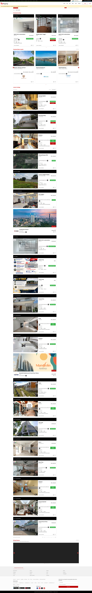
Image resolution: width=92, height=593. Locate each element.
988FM (37, 0)
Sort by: (50, 89)
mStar (12, 0)
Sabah (64, 570)
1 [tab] (46, 47)
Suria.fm (18, 584)
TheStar (4, 0)
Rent (70, 3)
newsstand (45, 582)
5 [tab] (48, 563)
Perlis (47, 573)
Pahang (47, 570)
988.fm (14, 584)
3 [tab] (46, 563)
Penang (14, 573)
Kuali (28, 0)
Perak (47, 572)
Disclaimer (25, 579)
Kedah (31, 570)
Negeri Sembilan (32, 575)
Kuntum (31, 0)
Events (7, 0)
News (73, 3)
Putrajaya (47, 575)
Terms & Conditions (36, 579)
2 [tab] (46, 84)
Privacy (31, 579)
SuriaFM (34, 0)
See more (77, 49)
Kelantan (31, 572)
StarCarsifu (18, 0)
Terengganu (64, 573)
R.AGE (9, 0)
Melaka (31, 573)
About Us (14, 579)
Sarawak (64, 572)
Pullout (79, 3)
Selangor (14, 572)
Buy (67, 3)
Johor (14, 575)
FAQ (28, 579)
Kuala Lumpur (15, 570)
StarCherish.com (51, 582)
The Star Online (15, 582)
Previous (13, 67)
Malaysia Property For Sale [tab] (18, 567)
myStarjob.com (27, 582)
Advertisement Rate (42, 579)
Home (64, 3)
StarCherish (15, 0)
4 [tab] (47, 563)
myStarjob (25, 0)
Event (76, 3)
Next (78, 67)
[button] (53, 89)
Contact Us (18, 579)
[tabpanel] (23, 30)
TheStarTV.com (21, 582)
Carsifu (32, 582)
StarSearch (22, 0)
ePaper (2, 0)
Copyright (22, 579)
